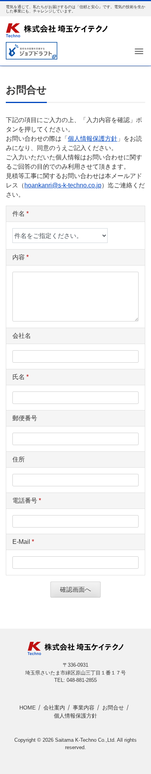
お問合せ (113, 707)
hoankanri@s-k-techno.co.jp (62, 185)
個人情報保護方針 (92, 138)
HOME (27, 707)
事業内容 (83, 707)
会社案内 (54, 707)
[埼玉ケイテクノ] (57, 29)
